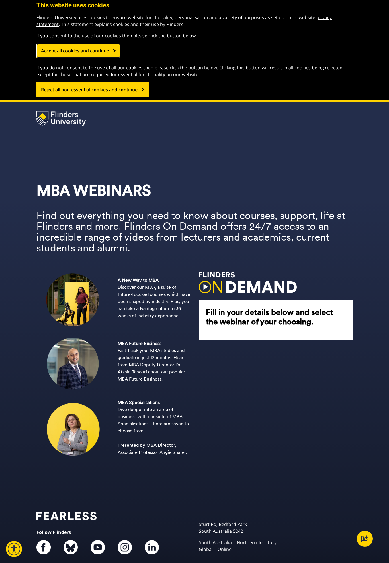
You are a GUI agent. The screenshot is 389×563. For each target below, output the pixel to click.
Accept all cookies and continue (75, 51)
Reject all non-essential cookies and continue (89, 89)
